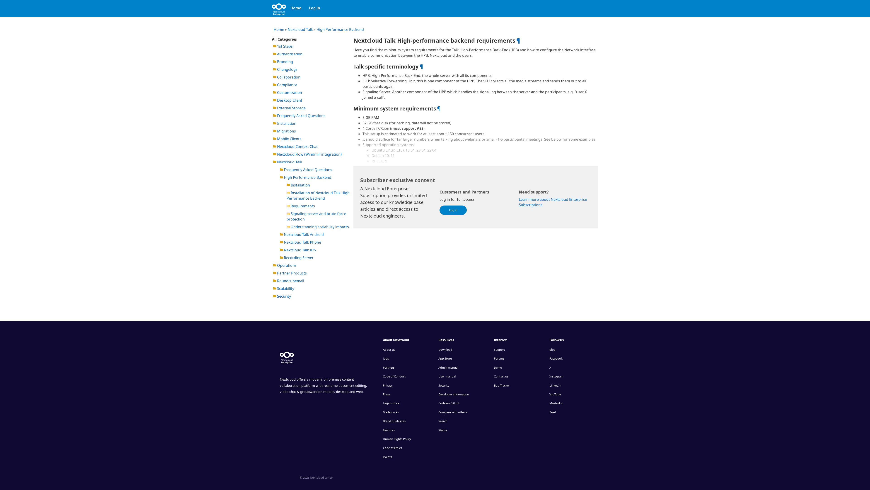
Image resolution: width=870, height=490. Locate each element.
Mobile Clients (288, 138)
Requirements (302, 205)
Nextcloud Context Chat (297, 146)
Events (387, 457)
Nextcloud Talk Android (303, 234)
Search (442, 421)
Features (389, 430)
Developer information (453, 394)
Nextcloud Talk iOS (299, 249)
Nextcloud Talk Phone (302, 242)
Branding (284, 61)
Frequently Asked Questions (300, 115)
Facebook (556, 358)
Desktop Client (289, 100)
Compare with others (452, 412)
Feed (552, 412)
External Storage (291, 107)
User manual (447, 376)
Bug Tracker (502, 385)
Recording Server (298, 257)
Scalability (285, 288)
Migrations (286, 131)
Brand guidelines (394, 421)
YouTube (555, 394)
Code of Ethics (392, 448)
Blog (552, 350)
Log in (314, 7)
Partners (388, 367)
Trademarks (391, 412)
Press (386, 394)
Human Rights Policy (397, 439)
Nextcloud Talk (300, 29)
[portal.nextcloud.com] (279, 7)
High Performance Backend (340, 29)
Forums (499, 358)
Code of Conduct (394, 376)
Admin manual (448, 367)
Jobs (386, 358)
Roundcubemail (290, 280)
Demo (498, 367)
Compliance (286, 84)
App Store (445, 358)
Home (295, 7)
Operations (286, 265)
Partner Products (291, 273)
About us (389, 350)
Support (499, 350)
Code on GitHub (449, 403)
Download (445, 350)
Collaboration (288, 77)
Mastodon (556, 403)
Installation (286, 123)
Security (283, 296)
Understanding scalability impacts (319, 226)
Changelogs (286, 69)
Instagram (556, 376)
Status (442, 430)
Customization (289, 92)
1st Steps (284, 46)
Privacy (388, 385)
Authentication (289, 53)
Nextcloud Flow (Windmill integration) (309, 154)
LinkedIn (555, 385)
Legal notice (391, 403)
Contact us (501, 376)
